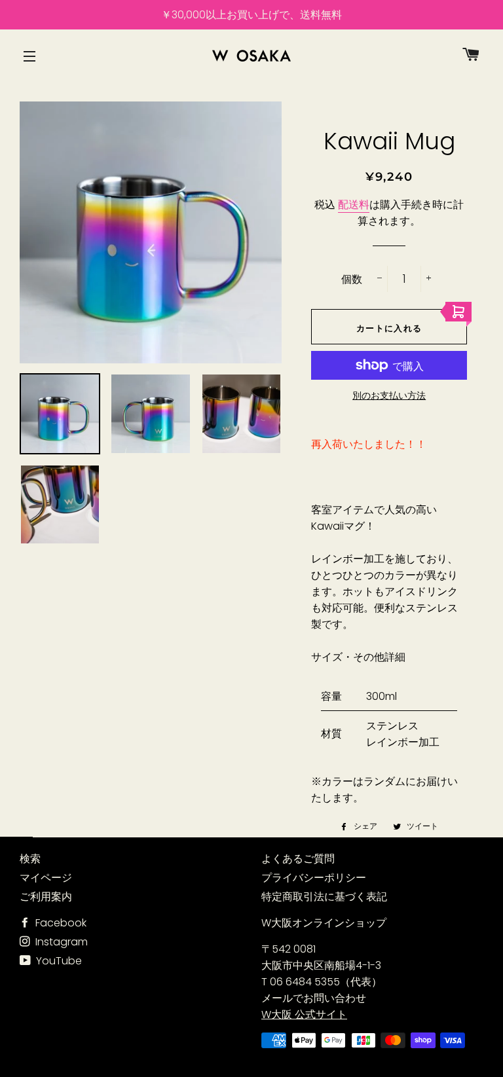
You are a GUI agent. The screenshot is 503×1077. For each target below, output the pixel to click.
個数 (351, 279)
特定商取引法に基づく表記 (324, 896)
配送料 (353, 204)
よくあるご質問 (298, 858)
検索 (30, 858)
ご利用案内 (46, 896)
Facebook (59, 922)
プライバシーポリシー (313, 877)
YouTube (57, 960)
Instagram (60, 941)
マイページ (46, 877)
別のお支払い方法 (389, 395)
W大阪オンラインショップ (323, 922)
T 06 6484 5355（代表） (321, 981)
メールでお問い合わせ (313, 998)
